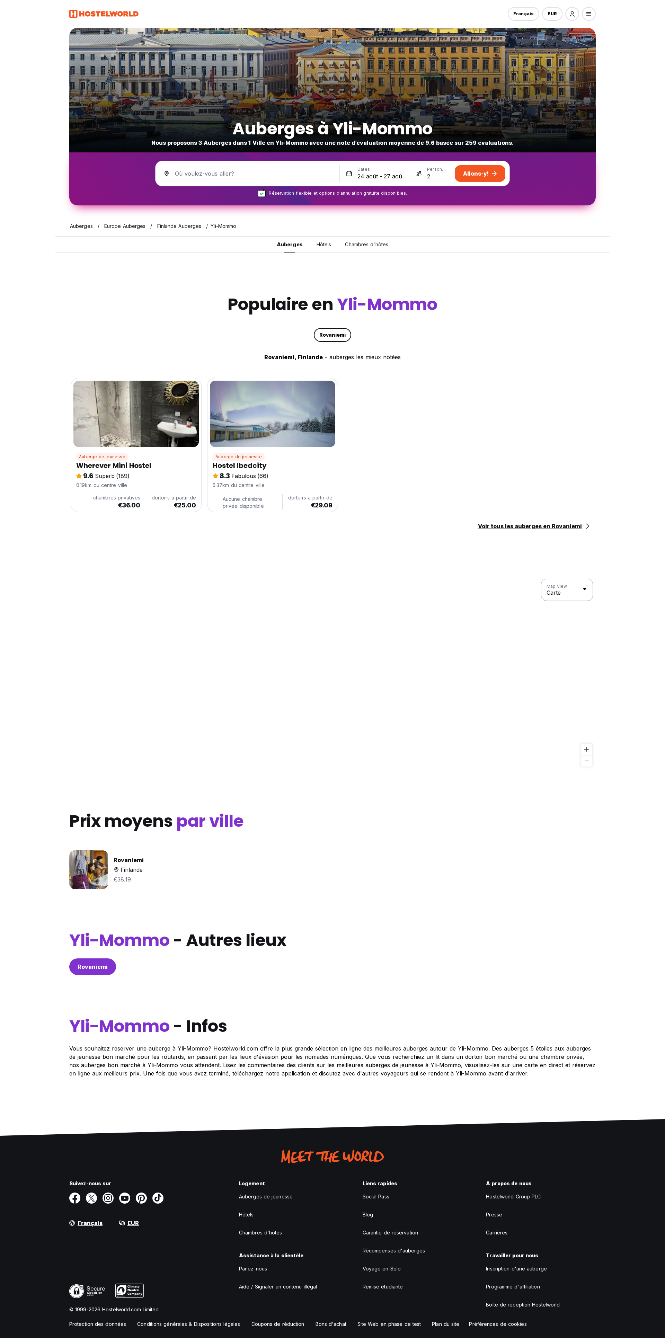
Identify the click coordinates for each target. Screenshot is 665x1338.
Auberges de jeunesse (266, 1196)
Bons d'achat (331, 1324)
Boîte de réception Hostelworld (523, 1305)
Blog (368, 1214)
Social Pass (376, 1196)
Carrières (496, 1232)
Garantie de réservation (390, 1232)
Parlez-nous (253, 1268)
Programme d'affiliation (513, 1287)
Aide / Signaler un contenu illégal (278, 1287)
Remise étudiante (383, 1287)
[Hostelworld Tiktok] (157, 1198)
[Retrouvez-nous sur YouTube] (124, 1198)
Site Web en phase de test (389, 1324)
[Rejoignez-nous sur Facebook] (74, 1198)
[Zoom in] (586, 749)
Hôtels (246, 1214)
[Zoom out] (586, 761)
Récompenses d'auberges (394, 1250)
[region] (332, 673)
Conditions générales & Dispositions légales (188, 1324)
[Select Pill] (572, 14)
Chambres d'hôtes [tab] (366, 244)
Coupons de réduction (277, 1324)
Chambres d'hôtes (260, 1232)
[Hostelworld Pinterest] (141, 1198)
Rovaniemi (93, 966)
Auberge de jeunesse (102, 456)
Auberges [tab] (290, 244)
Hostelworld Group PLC (513, 1196)
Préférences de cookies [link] (497, 1324)
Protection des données (97, 1324)
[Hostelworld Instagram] (108, 1198)
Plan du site (445, 1324)
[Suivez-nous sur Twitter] (91, 1198)
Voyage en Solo (382, 1268)
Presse (494, 1214)
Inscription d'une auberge (516, 1268)
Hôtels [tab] (324, 244)
